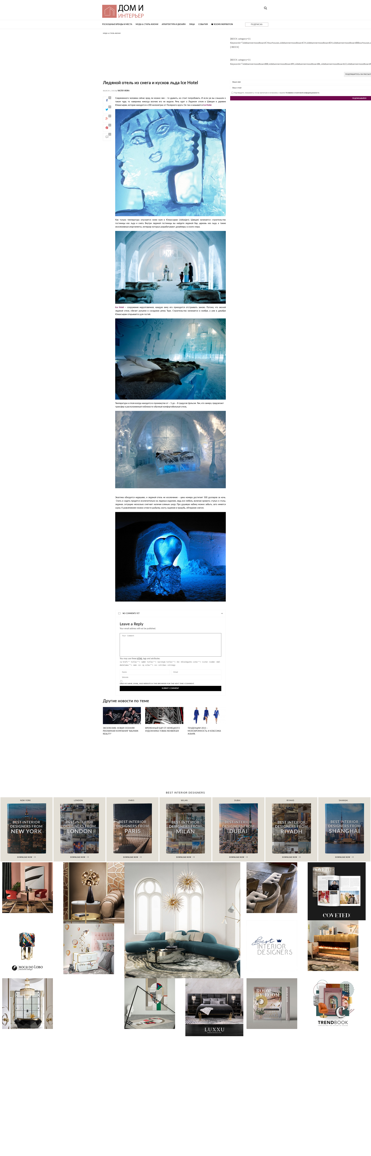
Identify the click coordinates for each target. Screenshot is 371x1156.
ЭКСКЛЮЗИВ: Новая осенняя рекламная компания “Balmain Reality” (120, 731)
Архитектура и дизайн (174, 24)
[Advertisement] (164, 60)
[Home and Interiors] (144, 10)
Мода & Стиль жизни (147, 24)
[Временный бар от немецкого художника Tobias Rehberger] (164, 715)
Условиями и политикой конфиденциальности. (303, 93)
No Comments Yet (131, 613)
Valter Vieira (123, 91)
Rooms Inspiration (223, 24)
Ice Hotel (207, 105)
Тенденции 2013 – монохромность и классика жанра (204, 731)
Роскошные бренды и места (117, 24)
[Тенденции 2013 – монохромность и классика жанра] (207, 715)
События (203, 24)
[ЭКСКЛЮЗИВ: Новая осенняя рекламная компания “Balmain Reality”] (122, 720)
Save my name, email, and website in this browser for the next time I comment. (157, 683)
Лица (192, 24)
